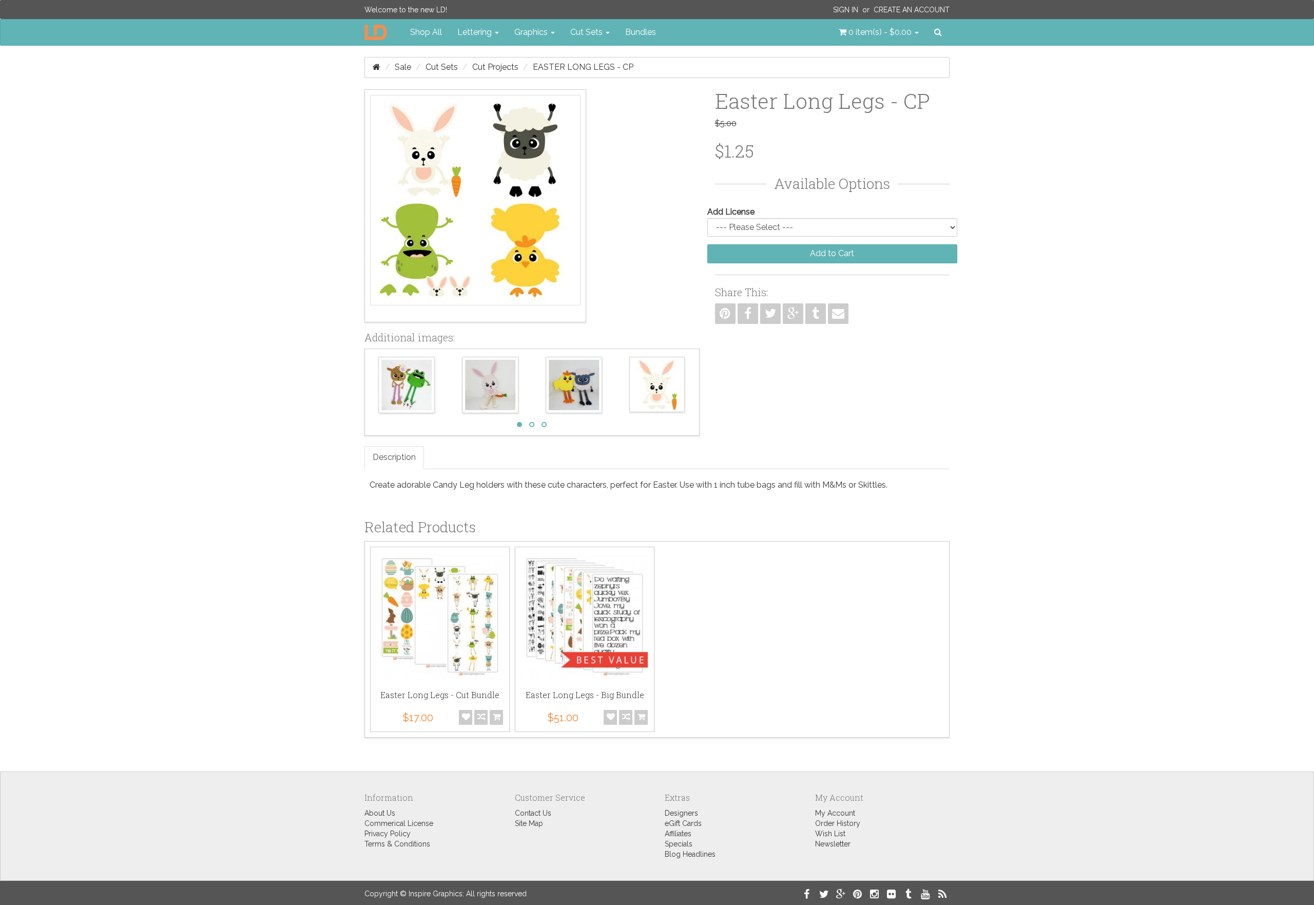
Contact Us (533, 813)
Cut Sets (442, 67)
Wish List (830, 834)
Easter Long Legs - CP (583, 67)
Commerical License (398, 823)
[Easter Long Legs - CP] (475, 205)
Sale (403, 67)
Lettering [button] (475, 32)
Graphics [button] (532, 32)
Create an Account (912, 10)
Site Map (529, 823)
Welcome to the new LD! (405, 10)
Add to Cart (832, 253)
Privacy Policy (387, 834)
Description (394, 457)
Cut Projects (495, 67)
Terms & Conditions (397, 844)
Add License (731, 212)
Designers (681, 813)
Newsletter (833, 844)
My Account (835, 813)
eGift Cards (683, 823)
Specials (678, 844)
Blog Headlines (690, 854)
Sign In (845, 10)
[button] (878, 32)
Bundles (640, 32)
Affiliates (678, 834)
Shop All (426, 32)
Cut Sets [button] (587, 32)
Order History (837, 823)
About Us (379, 813)
